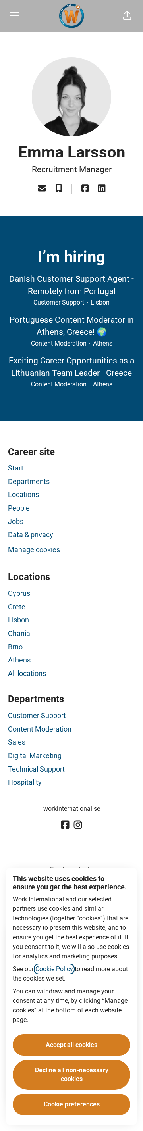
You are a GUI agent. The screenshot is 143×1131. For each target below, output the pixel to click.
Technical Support (36, 769)
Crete (16, 607)
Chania (19, 633)
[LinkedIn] (101, 189)
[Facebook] (85, 189)
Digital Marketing (35, 755)
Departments (29, 481)
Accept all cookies (71, 1044)
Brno (15, 647)
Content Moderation (40, 729)
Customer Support (37, 715)
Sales (16, 742)
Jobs (15, 521)
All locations (27, 673)
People (19, 508)
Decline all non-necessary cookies (71, 1074)
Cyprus (19, 593)
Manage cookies (34, 549)
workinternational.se (71, 808)
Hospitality (25, 782)
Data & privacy (30, 534)
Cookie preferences (72, 1104)
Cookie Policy (54, 969)
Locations (23, 494)
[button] (127, 16)
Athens (19, 660)
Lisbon (18, 620)
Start (15, 468)
